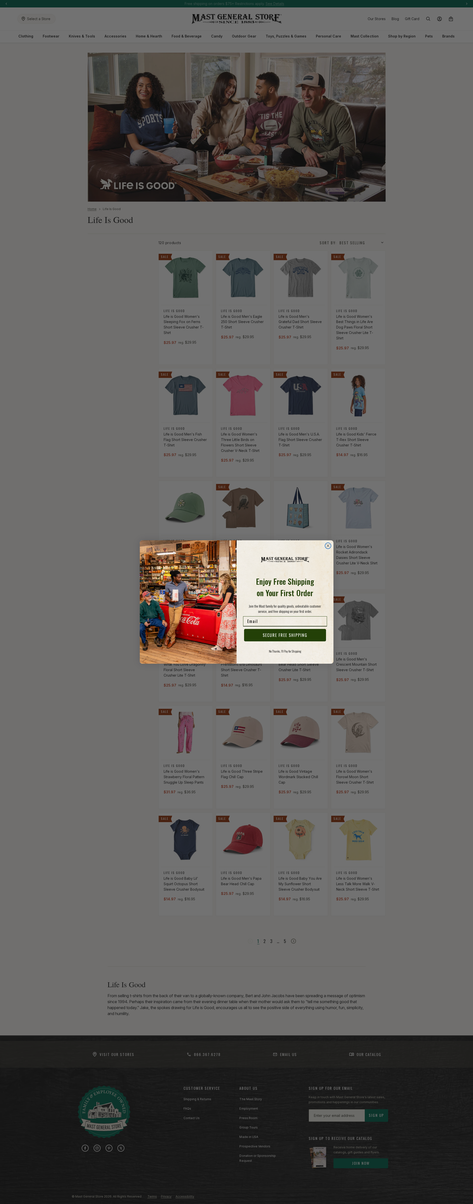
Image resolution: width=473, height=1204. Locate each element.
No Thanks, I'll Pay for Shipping (285, 651)
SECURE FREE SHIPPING (285, 635)
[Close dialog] (328, 546)
